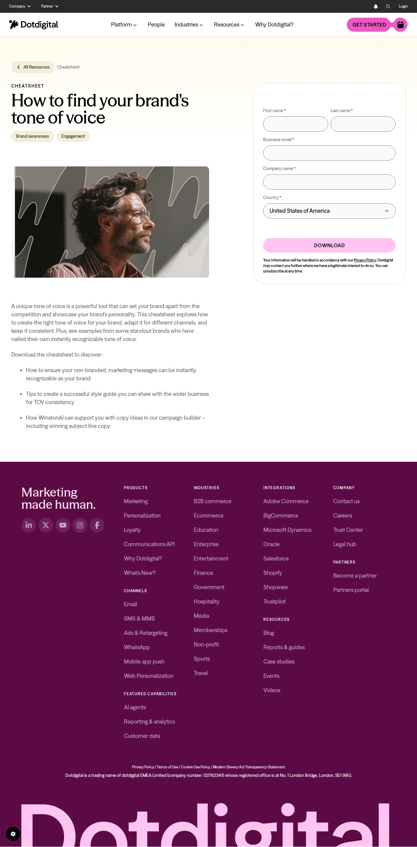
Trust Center (348, 529)
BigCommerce (280, 515)
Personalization (142, 515)
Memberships (210, 630)
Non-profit (206, 644)
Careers (342, 515)
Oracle (271, 544)
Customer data (142, 735)
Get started (369, 25)
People (156, 24)
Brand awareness (32, 136)
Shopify (272, 572)
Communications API (149, 544)
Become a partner (355, 575)
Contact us (346, 501)
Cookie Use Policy (195, 767)
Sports (202, 658)
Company (17, 6)
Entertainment (211, 558)
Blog (268, 632)
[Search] (388, 6)
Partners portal (351, 589)
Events (271, 675)
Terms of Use (167, 767)
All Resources (37, 67)
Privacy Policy (365, 260)
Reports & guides (284, 647)
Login (403, 6)
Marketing (136, 501)
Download (329, 245)
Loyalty (132, 529)
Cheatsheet (68, 67)
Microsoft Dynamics (287, 529)
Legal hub (344, 544)
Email (130, 604)
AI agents (135, 707)
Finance (203, 572)
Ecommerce (208, 515)
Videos (271, 690)
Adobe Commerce (286, 501)
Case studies (278, 661)
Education (206, 529)
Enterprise (206, 544)
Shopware (275, 587)
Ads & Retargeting (145, 632)
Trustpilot (274, 601)
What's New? (139, 572)
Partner (47, 6)
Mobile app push (144, 661)
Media (201, 615)
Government (209, 587)
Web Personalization (148, 675)
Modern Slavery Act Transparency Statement (249, 767)
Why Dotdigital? (274, 24)
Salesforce (276, 558)
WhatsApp (137, 647)
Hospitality (206, 601)
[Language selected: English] (363, 6)
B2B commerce (212, 501)
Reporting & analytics (149, 721)
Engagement (73, 136)
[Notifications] (376, 6)
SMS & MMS (139, 618)
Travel (201, 673)
